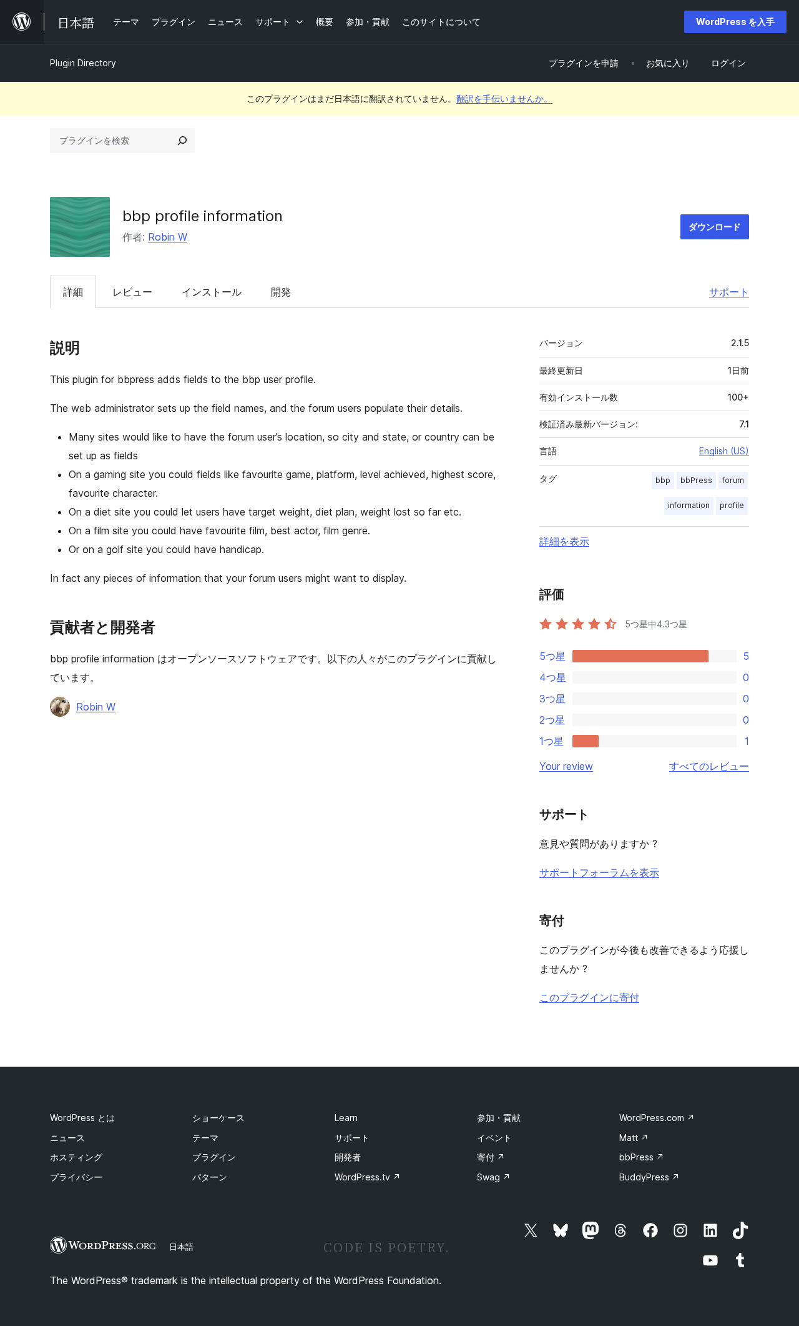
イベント (494, 1137)
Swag (494, 1177)
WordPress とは (82, 1117)
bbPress (696, 480)
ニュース (67, 1137)
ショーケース (218, 1117)
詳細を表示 (564, 541)
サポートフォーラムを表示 (599, 872)
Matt (634, 1137)
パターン (209, 1177)
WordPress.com (657, 1117)
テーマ (205, 1137)
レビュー (132, 292)
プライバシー (76, 1177)
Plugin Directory (83, 62)
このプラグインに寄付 (589, 997)
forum (733, 480)
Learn (346, 1117)
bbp (662, 480)
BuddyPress (649, 1177)
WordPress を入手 (735, 21)
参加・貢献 (499, 1117)
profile (732, 505)
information (689, 505)
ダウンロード (715, 226)
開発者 (348, 1157)
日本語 (181, 1247)
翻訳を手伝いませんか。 (504, 98)
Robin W (167, 237)
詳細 (73, 292)
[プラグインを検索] (182, 140)
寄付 (491, 1157)
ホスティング (76, 1157)
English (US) (724, 451)
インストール (212, 292)
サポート (729, 292)
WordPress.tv (368, 1177)
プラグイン (214, 1157)
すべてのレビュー (709, 766)
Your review (566, 766)
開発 (281, 292)
